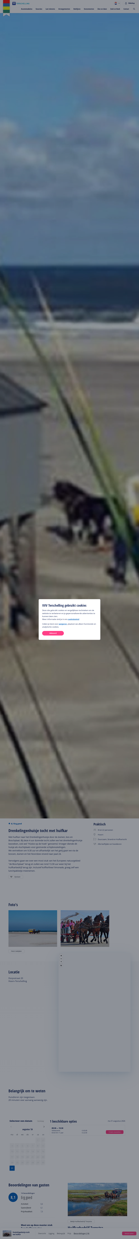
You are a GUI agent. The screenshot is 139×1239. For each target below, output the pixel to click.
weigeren (63, 624)
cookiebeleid (73, 619)
